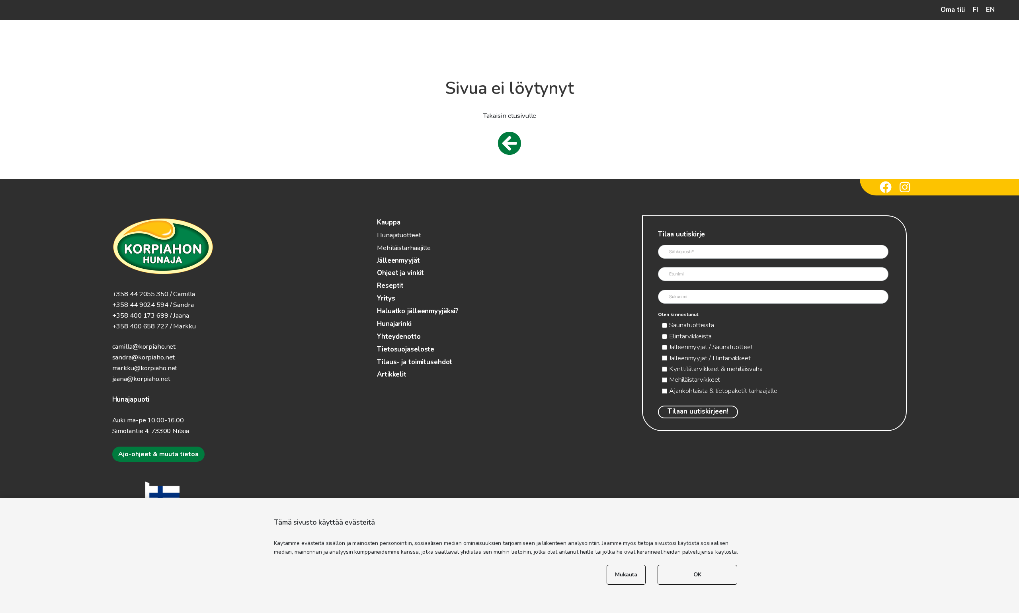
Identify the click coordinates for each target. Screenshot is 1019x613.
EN (990, 9)
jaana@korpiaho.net (141, 378)
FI (975, 9)
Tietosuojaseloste (405, 349)
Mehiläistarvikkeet (694, 379)
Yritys (386, 298)
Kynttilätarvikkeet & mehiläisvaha (715, 368)
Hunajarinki (394, 323)
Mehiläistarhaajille (404, 247)
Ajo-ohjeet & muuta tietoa (158, 454)
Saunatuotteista (691, 325)
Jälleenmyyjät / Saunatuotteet (711, 346)
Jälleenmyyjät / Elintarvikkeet (709, 358)
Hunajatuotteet (399, 235)
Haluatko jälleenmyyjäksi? (418, 311)
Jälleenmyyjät (398, 260)
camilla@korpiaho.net (144, 346)
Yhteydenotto (399, 336)
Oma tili (953, 9)
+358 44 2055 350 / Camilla (153, 294)
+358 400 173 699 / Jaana (150, 315)
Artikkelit (391, 374)
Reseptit (390, 285)
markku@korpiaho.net (145, 368)
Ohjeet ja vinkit (400, 272)
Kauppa (388, 222)
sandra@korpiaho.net (143, 357)
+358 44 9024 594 (140, 304)
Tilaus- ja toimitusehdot (414, 362)
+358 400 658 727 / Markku (154, 326)
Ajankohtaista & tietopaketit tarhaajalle (723, 390)
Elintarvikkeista (690, 336)
